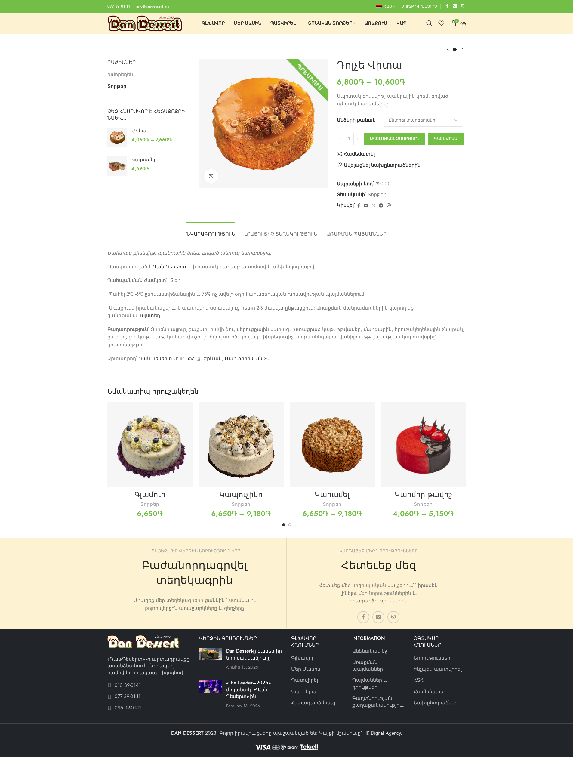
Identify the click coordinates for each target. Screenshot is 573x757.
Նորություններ (432, 658)
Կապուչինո (241, 494)
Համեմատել (429, 691)
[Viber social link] (389, 206)
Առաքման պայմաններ (367, 665)
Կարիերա (303, 691)
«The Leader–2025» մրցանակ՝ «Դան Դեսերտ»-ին (248, 690)
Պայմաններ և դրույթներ (369, 683)
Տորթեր (116, 86)
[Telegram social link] (381, 206)
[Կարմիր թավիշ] (423, 444)
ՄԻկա (138, 131)
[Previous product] (447, 49)
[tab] (210, 231)
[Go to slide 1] (283, 524)
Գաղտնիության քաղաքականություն (378, 701)
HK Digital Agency (382, 733)
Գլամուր (149, 494)
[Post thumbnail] (210, 659)
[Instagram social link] (462, 6)
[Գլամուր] (150, 444)
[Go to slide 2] (289, 524)
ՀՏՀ (419, 680)
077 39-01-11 (127, 696)
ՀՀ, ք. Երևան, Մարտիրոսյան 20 (229, 358)
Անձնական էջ (369, 651)
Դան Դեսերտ (169, 267)
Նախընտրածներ (435, 703)
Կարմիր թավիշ (423, 494)
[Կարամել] (117, 166)
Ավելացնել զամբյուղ (394, 138)
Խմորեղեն (120, 74)
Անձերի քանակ (356, 120)
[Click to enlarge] (211, 176)
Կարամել (143, 159)
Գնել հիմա (445, 138)
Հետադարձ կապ (313, 703)
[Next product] (462, 49)
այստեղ (150, 315)
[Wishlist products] (441, 23)
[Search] (429, 23)
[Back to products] (455, 49)
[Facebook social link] (447, 6)
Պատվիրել (304, 680)
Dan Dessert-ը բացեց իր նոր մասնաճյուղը (254, 654)
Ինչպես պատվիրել (438, 669)
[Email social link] (455, 6)
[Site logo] (145, 23)
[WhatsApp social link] (373, 206)
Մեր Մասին (305, 669)
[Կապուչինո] (241, 444)
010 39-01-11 (128, 685)
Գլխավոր (303, 658)
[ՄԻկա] (117, 137)
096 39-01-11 (128, 708)
